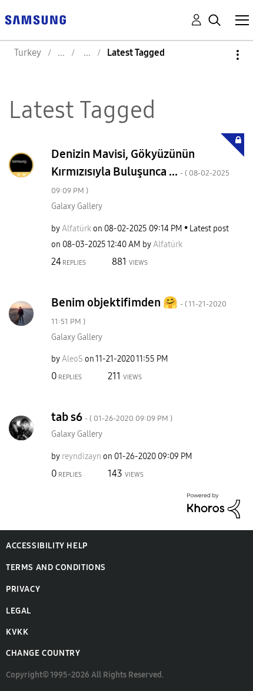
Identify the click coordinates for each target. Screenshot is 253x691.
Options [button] (218, 55)
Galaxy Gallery (76, 206)
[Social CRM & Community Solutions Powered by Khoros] (213, 504)
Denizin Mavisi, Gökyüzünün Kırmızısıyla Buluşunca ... (140, 171)
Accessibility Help (47, 546)
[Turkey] (35, 19)
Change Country (43, 653)
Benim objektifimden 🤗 (139, 310)
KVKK (17, 632)
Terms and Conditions (56, 567)
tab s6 (111, 417)
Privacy (23, 589)
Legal (18, 611)
